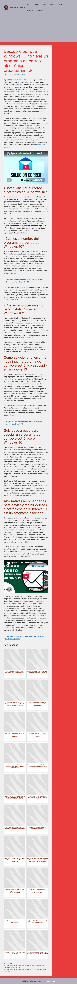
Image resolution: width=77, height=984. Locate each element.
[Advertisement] (38, 29)
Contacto (40, 10)
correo (19, 85)
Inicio (28, 5)
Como (36, 5)
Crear (52, 5)
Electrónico (9, 963)
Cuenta (60, 5)
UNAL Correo (17, 7)
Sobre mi (30, 10)
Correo (44, 5)
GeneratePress (50, 981)
